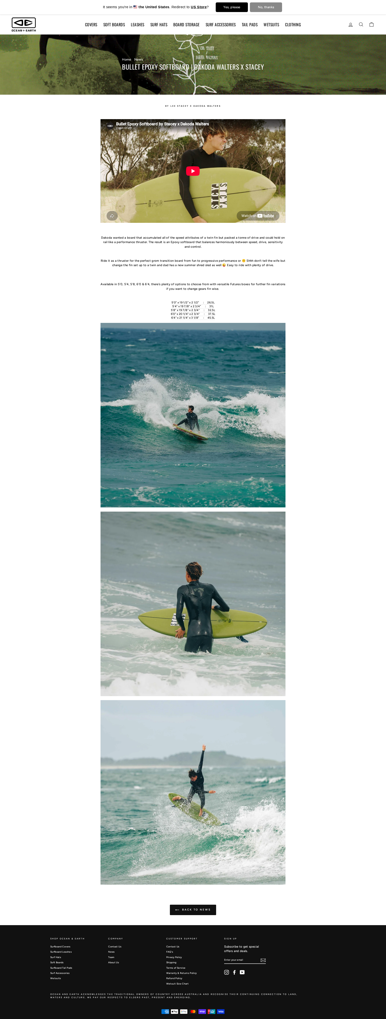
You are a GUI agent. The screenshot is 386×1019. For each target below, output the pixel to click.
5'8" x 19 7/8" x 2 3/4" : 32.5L (193, 310)
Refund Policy (174, 978)
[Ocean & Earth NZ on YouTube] (242, 972)
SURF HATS (158, 24)
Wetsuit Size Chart (177, 983)
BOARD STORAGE (186, 24)
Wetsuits (55, 978)
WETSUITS (271, 24)
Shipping (171, 962)
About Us (113, 962)
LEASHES (137, 24)
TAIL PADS (250, 24)
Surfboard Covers (60, 946)
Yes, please (231, 7)
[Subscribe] (263, 960)
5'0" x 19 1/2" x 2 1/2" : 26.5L (193, 302)
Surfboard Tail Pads (61, 967)
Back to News (196, 909)
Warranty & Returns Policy (181, 973)
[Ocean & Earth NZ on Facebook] (234, 972)
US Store (199, 7)
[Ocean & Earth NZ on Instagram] (226, 972)
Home (126, 59)
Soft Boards (57, 962)
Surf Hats (55, 957)
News (138, 59)
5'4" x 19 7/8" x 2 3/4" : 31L (193, 306)
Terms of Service (176, 967)
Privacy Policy (174, 957)
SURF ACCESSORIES (221, 24)
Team (111, 957)
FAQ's (169, 951)
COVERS (91, 24)
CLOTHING (293, 24)
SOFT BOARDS (114, 24)
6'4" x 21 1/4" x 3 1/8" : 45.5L (193, 317)
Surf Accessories (60, 973)
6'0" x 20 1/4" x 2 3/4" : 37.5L (193, 314)
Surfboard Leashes (61, 951)
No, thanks (266, 7)
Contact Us (114, 946)
